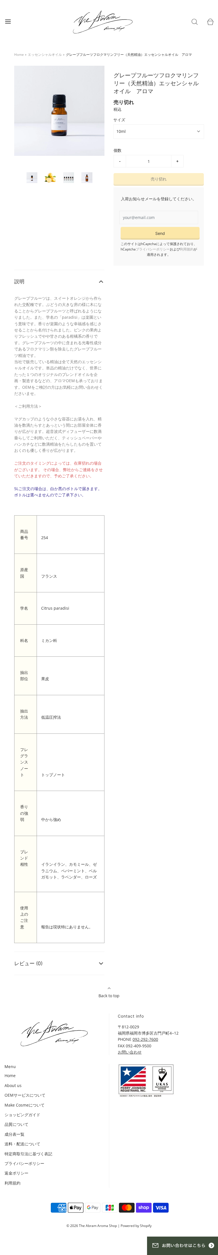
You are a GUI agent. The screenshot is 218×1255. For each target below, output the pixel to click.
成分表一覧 (14, 1134)
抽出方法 (24, 714)
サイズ (119, 119)
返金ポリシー (16, 1173)
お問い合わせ (130, 1052)
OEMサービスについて (25, 1095)
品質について (16, 1124)
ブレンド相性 (24, 858)
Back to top (109, 995)
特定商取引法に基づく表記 (28, 1153)
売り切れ (159, 178)
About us (13, 1085)
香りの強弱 (24, 813)
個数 (117, 150)
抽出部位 (24, 675)
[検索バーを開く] (194, 21)
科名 (24, 640)
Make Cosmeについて (25, 1105)
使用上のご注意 (24, 917)
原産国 (24, 572)
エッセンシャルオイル (45, 54)
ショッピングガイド (22, 1114)
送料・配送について (22, 1143)
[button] (32, 177)
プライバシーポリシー (153, 249)
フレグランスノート (24, 762)
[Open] (8, 21)
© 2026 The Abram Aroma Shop (91, 1225)
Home (19, 54)
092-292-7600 (145, 1039)
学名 (24, 608)
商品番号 (24, 534)
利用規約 (187, 249)
